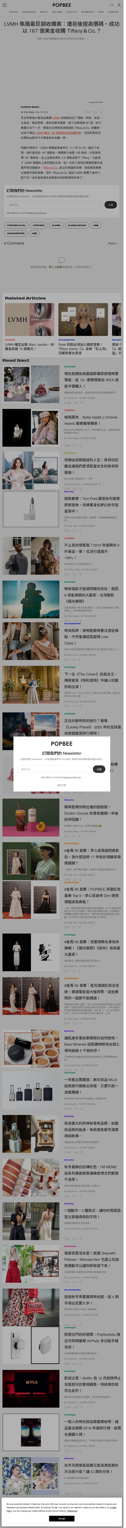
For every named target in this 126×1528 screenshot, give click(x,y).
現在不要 (62, 785)
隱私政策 (77, 777)
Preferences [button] (72, 1511)
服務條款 (68, 777)
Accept (61, 1519)
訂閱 (99, 769)
